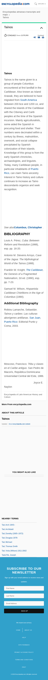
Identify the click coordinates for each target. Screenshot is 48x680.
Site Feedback (23, 645)
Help (24, 637)
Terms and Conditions (24, 659)
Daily (24, 667)
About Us (28, 630)
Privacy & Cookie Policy (23, 652)
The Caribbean (34, 269)
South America (28, 99)
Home (18, 630)
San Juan (34, 317)
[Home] (15, 3)
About (19, 424)
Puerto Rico (10, 321)
